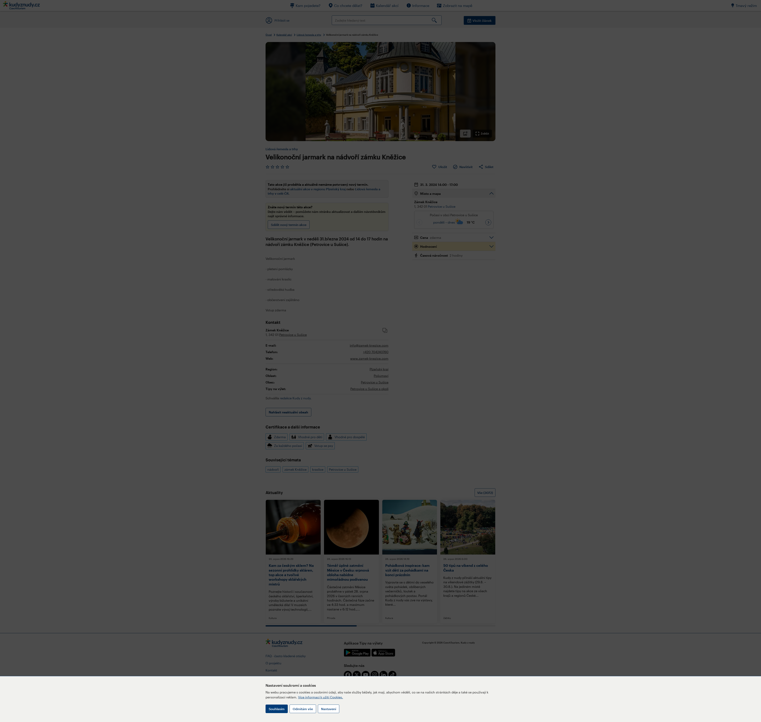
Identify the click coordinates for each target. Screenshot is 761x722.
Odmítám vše (303, 709)
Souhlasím (277, 709)
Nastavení (328, 709)
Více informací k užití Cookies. (320, 697)
